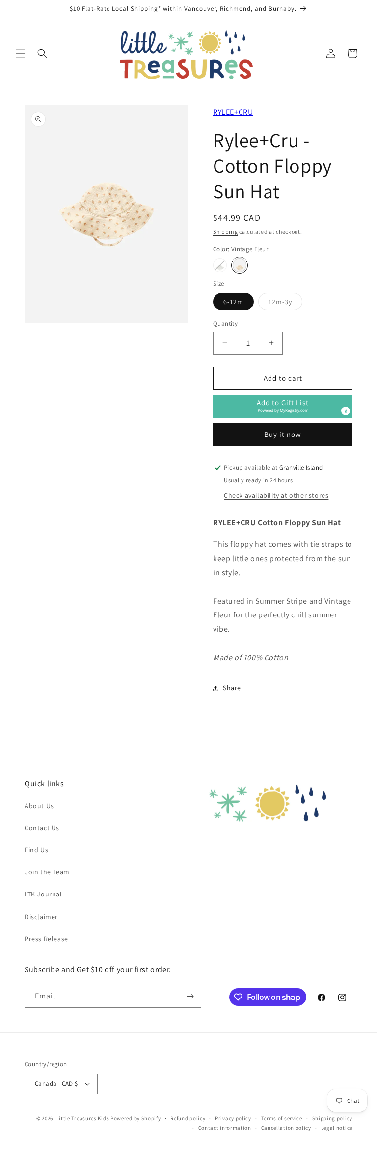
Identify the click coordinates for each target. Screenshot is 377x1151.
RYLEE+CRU (233, 112)
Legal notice (336, 1128)
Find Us (36, 849)
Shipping (225, 231)
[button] (20, 53)
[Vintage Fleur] (239, 265)
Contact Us (42, 827)
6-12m (233, 301)
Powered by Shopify (135, 1118)
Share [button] (232, 687)
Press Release (46, 938)
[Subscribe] (190, 996)
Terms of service (281, 1118)
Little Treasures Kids (82, 1118)
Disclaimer (41, 916)
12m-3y (285, 303)
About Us (39, 805)
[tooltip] (345, 411)
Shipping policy (332, 1118)
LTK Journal (43, 894)
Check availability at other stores (276, 495)
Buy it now (282, 434)
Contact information (224, 1128)
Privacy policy (233, 1118)
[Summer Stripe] (220, 265)
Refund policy (187, 1118)
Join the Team (47, 872)
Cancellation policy (286, 1128)
